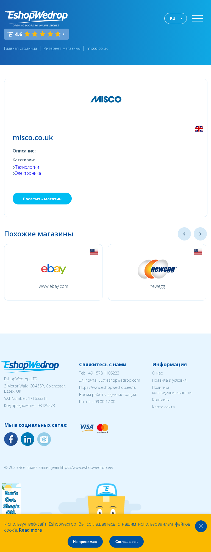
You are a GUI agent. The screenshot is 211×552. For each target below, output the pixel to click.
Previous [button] (184, 234)
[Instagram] (27, 439)
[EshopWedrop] (36, 18)
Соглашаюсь (126, 542)
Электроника (28, 173)
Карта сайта (163, 406)
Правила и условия (169, 380)
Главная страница (20, 48)
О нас (157, 373)
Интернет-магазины (61, 48)
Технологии (27, 167)
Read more (30, 530)
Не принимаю (85, 542)
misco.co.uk (97, 48)
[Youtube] (44, 439)
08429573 (46, 405)
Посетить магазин (42, 198)
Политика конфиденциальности (171, 390)
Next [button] (200, 234)
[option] (53, 272)
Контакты (161, 399)
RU (172, 18)
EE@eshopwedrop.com (119, 380)
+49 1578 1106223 (102, 373)
